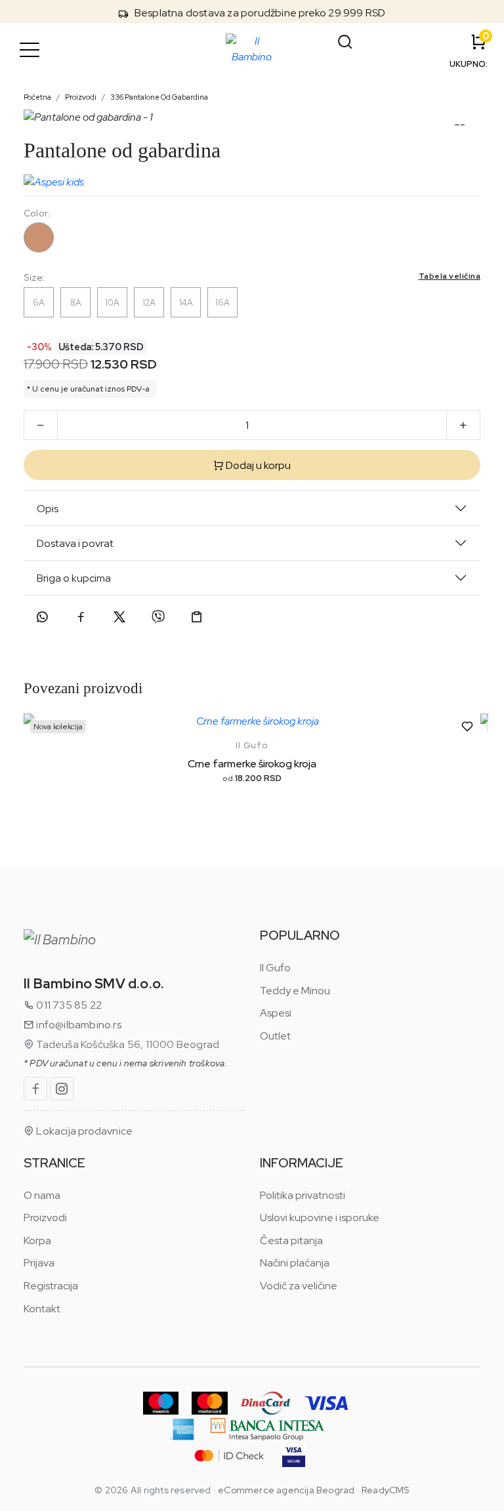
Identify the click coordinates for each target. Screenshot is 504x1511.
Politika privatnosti (302, 1195)
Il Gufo (252, 745)
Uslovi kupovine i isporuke (319, 1217)
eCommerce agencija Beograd (286, 1490)
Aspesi (275, 1013)
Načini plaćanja (294, 1263)
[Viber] (158, 617)
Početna (37, 97)
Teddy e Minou (295, 990)
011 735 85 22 (68, 1005)
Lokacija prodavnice (83, 1131)
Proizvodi (80, 97)
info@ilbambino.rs (77, 1025)
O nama (42, 1195)
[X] (119, 617)
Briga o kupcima (74, 578)
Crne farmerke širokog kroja (252, 764)
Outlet (275, 1036)
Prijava (39, 1263)
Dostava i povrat (75, 543)
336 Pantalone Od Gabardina (159, 97)
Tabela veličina (450, 276)
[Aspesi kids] (54, 179)
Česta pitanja (291, 1240)
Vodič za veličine (298, 1286)
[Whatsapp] (42, 617)
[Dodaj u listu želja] (467, 726)
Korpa (37, 1240)
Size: (252, 277)
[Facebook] (80, 617)
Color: (37, 213)
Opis (47, 508)
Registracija (51, 1286)
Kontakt (42, 1309)
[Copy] (196, 617)
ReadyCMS (386, 1490)
